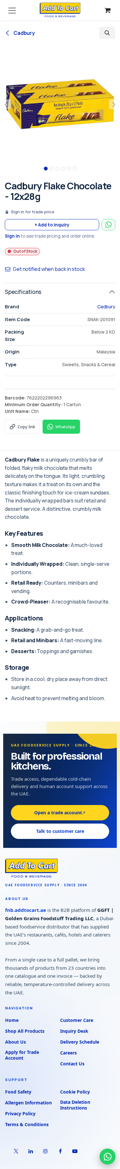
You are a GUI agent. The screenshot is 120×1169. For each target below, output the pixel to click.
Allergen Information (28, 1103)
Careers (68, 1053)
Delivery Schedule (79, 1042)
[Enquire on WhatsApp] (108, 224)
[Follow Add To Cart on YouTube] (75, 1151)
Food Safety (18, 1092)
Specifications (23, 292)
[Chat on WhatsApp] (108, 1157)
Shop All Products (24, 1031)
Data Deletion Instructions (75, 1105)
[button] (107, 33)
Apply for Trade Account (22, 1055)
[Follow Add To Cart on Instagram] (45, 1151)
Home (12, 1020)
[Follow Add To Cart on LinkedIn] (31, 1151)
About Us (15, 1042)
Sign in (12, 236)
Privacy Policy (20, 1113)
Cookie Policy (75, 1092)
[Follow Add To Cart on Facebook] (60, 1151)
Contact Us (72, 1064)
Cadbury (23, 32)
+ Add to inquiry (52, 225)
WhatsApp (65, 427)
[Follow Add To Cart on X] (16, 1151)
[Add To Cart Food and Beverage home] (60, 868)
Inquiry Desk (74, 1031)
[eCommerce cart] (107, 10)
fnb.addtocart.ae (25, 910)
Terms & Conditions (27, 1124)
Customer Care (76, 1020)
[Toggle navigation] (12, 10)
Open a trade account (60, 813)
